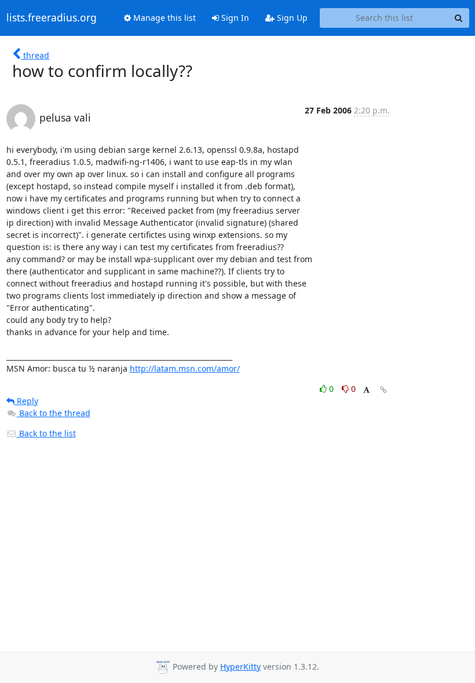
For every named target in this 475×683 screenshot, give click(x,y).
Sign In (234, 17)
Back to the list (46, 433)
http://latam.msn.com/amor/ (185, 368)
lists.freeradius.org (51, 18)
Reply (26, 400)
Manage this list (163, 17)
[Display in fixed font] (366, 390)
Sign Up (291, 17)
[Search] (458, 18)
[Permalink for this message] (383, 390)
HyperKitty (240, 666)
